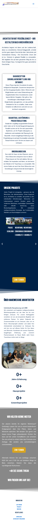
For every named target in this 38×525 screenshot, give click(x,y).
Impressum (19, 517)
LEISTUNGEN (19, 505)
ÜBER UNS (19, 509)
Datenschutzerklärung (19, 519)
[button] (2, 244)
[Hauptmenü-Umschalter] (33, 3)
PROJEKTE (19, 507)
